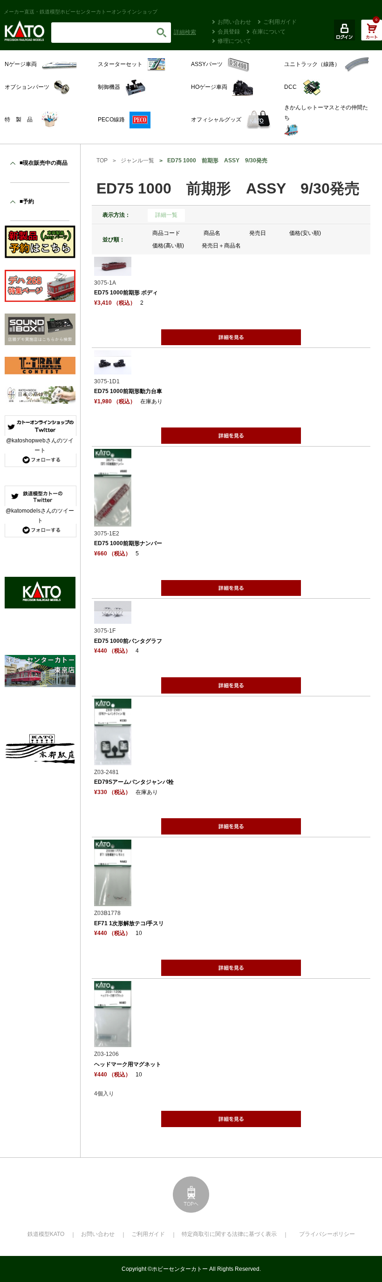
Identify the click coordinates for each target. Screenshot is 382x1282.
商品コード (166, 233)
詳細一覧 (166, 215)
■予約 (27, 201)
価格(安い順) (305, 233)
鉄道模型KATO (45, 1234)
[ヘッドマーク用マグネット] (112, 1042)
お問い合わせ (234, 22)
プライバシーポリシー (327, 1234)
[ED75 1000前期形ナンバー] (112, 521)
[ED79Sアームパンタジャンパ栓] (112, 759)
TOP (102, 160)
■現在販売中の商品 (44, 163)
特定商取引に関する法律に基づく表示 (229, 1234)
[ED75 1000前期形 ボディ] (112, 270)
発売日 (257, 233)
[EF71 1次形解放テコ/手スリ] (112, 900)
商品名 (212, 233)
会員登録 (229, 31)
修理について (234, 41)
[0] (371, 35)
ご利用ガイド (280, 22)
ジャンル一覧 (137, 160)
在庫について (269, 31)
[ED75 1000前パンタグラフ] (112, 618)
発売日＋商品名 (221, 245)
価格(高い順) (168, 245)
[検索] (161, 32)
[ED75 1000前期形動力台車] (112, 369)
